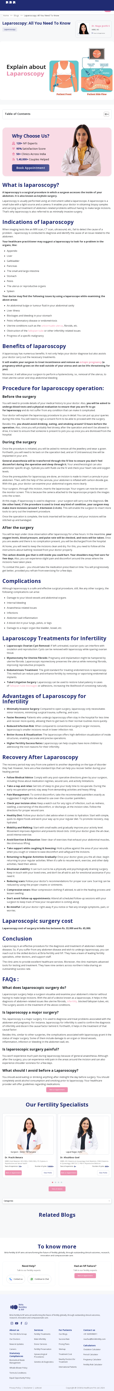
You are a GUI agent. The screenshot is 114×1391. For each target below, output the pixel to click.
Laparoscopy (9, 29)
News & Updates (17, 1344)
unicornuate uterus (52, 325)
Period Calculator (90, 1354)
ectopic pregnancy (91, 362)
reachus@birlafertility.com (94, 1339)
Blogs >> (18, 15)
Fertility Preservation (42, 1349)
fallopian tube (36, 330)
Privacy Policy (16, 1388)
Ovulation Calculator (92, 1349)
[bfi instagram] (7, 5)
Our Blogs (63, 1334)
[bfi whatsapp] (26, 1323)
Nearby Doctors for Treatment (67, 1360)
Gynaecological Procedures (40, 1355)
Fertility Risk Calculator (92, 1364)
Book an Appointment (57, 1090)
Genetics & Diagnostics (43, 1362)
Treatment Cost (65, 1354)
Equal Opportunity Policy (20, 1378)
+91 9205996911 (90, 1334)
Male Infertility (40, 1339)
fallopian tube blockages (23, 685)
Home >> (7, 15)
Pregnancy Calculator (92, 1359)
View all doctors (57, 1189)
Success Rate (64, 1339)
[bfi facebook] (14, 5)
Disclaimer (28, 1388)
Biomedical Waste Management (17, 1361)
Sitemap (62, 1349)
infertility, (72, 1001)
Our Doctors (15, 1339)
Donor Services (40, 1344)
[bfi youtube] (11, 5)
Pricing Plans (64, 1344)
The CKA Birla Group (18, 1334)
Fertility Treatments (42, 1334)
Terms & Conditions (18, 1373)
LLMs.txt (38, 1388)
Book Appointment (30, 168)
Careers (13, 1349)
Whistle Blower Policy (18, 1368)
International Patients (68, 1367)
